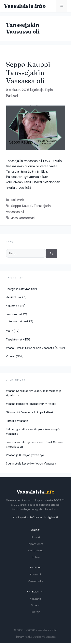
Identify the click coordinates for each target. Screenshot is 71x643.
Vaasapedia (35, 581)
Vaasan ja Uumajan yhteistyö (25, 455)
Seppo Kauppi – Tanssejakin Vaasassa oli (30, 72)
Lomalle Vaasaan (17, 421)
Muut (9, 331)
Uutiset (35, 537)
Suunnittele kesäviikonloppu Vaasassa (31, 463)
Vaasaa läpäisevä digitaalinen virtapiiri (31, 404)
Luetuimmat (14, 314)
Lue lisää (25, 187)
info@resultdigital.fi (44, 517)
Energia (35, 612)
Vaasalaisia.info (25, 5)
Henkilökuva (13, 297)
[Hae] (51, 253)
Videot (10, 356)
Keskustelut (35, 550)
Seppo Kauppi (21, 206)
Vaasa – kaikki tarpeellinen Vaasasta (30, 348)
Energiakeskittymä (18, 289)
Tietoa (36, 557)
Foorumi (35, 574)
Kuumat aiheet (18, 321)
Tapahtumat (14, 339)
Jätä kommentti (23, 218)
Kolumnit (17, 200)
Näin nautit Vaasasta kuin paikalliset (29, 412)
